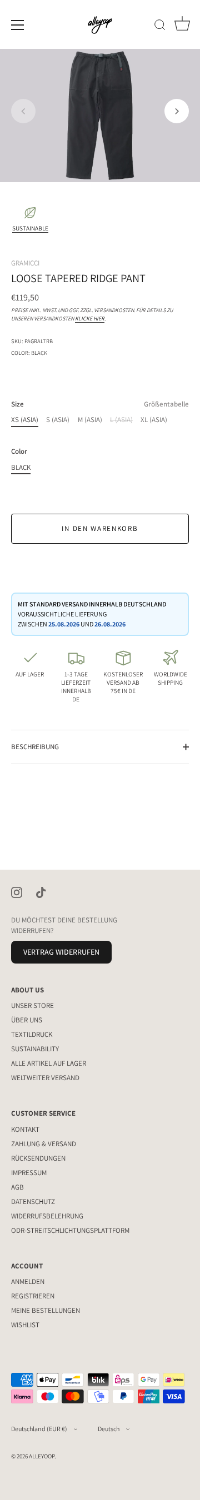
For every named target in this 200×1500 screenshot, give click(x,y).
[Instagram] (16, 891)
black (21, 467)
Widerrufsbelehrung (47, 1216)
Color (19, 451)
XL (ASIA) (154, 419)
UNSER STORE (32, 1005)
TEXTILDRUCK (31, 1034)
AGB (17, 1187)
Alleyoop (41, 1456)
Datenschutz (33, 1201)
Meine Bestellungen (45, 1310)
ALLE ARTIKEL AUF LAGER (48, 1063)
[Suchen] (160, 26)
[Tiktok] (41, 891)
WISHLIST (25, 1325)
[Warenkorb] (182, 26)
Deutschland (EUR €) (39, 1428)
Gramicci (25, 263)
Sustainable (30, 228)
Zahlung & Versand (43, 1143)
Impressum (29, 1172)
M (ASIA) (90, 419)
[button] (23, 111)
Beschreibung (35, 746)
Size (100, 404)
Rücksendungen (38, 1158)
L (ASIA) (121, 419)
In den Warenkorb (100, 528)
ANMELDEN (27, 1281)
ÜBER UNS (26, 1020)
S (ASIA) (57, 419)
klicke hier (89, 318)
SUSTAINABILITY (35, 1048)
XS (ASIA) (24, 419)
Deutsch (108, 1428)
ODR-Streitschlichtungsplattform (70, 1230)
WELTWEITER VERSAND (45, 1077)
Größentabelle (166, 404)
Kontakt (25, 1129)
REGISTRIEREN (32, 1296)
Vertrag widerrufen (61, 952)
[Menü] (18, 25)
